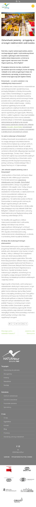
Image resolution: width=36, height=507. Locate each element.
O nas (6, 418)
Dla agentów (8, 374)
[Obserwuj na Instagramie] (19, 446)
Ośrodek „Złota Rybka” (15, 127)
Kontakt (6, 425)
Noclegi (6, 385)
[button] (32, 6)
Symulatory (7, 407)
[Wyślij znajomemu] (19, 323)
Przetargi (7, 433)
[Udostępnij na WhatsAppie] (9, 323)
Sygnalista (7, 421)
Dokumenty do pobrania (11, 370)
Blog (5, 429)
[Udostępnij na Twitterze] (16, 323)
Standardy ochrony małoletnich (14, 437)
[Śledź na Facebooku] (17, 446)
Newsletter (7, 381)
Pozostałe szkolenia (10, 403)
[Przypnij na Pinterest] (23, 323)
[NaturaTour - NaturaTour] (7, 6)
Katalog (6, 378)
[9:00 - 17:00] (16, 1)
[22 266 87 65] (19, 1)
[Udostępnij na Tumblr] (26, 323)
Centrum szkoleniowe (11, 396)
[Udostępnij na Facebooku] (12, 323)
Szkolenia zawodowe (10, 400)
